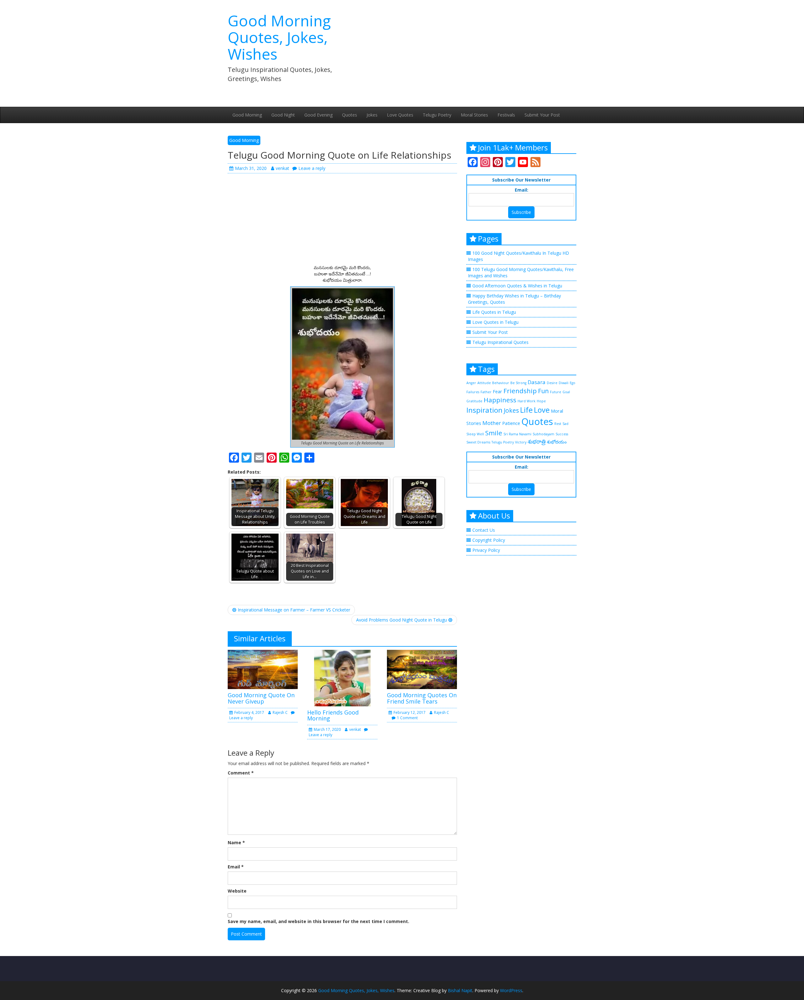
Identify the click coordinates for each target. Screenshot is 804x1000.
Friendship (520, 390)
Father (486, 392)
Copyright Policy (488, 540)
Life (526, 410)
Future (555, 392)
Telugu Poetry (437, 115)
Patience (511, 423)
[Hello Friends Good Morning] (342, 677)
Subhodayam (543, 434)
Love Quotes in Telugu (495, 322)
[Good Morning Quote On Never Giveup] (263, 669)
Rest (557, 423)
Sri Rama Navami (517, 434)
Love (542, 410)
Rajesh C (280, 712)
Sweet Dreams (478, 442)
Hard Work (526, 401)
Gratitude (474, 401)
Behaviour (500, 383)
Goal (566, 392)
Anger (471, 383)
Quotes (349, 115)
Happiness (500, 399)
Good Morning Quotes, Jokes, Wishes (279, 37)
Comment (241, 773)
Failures (472, 392)
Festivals (506, 115)
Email (236, 867)
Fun (543, 391)
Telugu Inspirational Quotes (500, 342)
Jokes (372, 115)
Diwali (563, 383)
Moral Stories (474, 115)
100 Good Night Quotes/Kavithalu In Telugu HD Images (518, 256)
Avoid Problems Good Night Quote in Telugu (401, 620)
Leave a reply (311, 168)
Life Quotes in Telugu (494, 312)
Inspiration (484, 410)
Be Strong (518, 383)
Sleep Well (475, 434)
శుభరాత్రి (537, 441)
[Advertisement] (461, 50)
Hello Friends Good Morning (333, 715)
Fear (497, 391)
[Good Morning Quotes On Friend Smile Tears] (422, 669)
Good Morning (247, 115)
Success (562, 434)
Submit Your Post (542, 115)
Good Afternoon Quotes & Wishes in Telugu (517, 286)
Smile (493, 432)
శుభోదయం (557, 442)
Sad (565, 423)
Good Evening (318, 115)
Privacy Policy (486, 550)
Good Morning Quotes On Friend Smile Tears (422, 698)
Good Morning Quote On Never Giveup (261, 698)
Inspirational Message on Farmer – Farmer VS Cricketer (294, 610)
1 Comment (407, 717)
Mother (491, 423)
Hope (541, 401)
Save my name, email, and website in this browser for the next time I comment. (318, 921)
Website (237, 891)
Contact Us (483, 530)
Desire (552, 383)
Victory (520, 442)
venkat (282, 168)
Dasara (537, 382)
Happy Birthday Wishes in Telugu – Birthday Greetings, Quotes (514, 299)
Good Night (283, 115)
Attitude (484, 383)
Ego (572, 383)
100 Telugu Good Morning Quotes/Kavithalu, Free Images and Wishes (521, 272)
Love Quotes (400, 115)
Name (236, 842)
